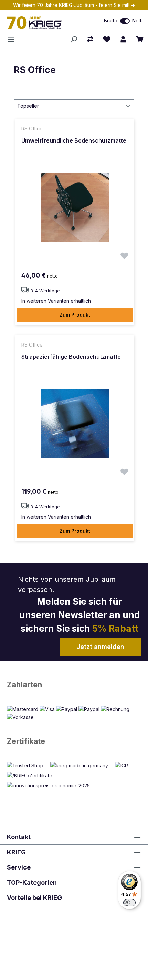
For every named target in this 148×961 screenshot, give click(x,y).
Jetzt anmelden (100, 646)
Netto (138, 20)
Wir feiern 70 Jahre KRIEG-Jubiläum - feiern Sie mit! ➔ (74, 5)
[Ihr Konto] (123, 39)
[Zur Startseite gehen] (43, 22)
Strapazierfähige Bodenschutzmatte (71, 356)
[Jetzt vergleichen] (90, 39)
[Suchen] (73, 39)
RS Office (35, 69)
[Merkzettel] (106, 39)
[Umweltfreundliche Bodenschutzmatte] (74, 207)
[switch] (125, 21)
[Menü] (13, 39)
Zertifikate (26, 741)
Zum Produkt (75, 315)
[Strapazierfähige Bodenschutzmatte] (74, 423)
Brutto (110, 20)
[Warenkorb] (139, 39)
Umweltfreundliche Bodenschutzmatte (73, 140)
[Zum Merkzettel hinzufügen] (124, 257)
